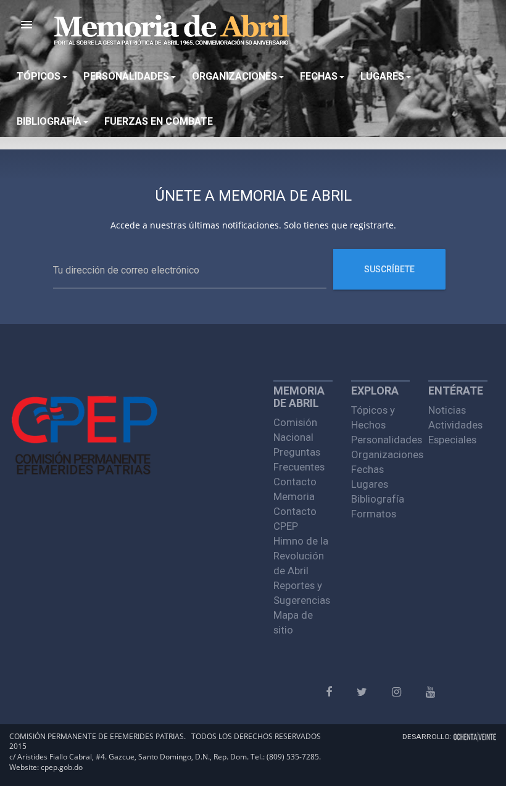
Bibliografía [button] (49, 121)
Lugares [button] (382, 76)
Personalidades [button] (126, 76)
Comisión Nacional (295, 429)
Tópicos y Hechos (373, 417)
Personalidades (380, 439)
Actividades (455, 425)
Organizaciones (380, 454)
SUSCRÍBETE (389, 269)
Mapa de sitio (293, 622)
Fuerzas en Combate (158, 121)
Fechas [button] (319, 76)
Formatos (373, 514)
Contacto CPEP (295, 518)
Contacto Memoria (295, 489)
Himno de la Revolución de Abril (300, 556)
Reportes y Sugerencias (301, 592)
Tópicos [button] (38, 76)
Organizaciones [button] (234, 76)
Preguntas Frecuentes (299, 459)
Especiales (452, 439)
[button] (26, 24)
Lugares (369, 484)
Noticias (447, 410)
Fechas (367, 469)
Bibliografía (377, 499)
